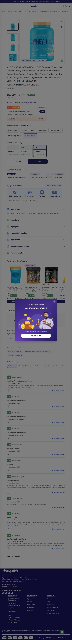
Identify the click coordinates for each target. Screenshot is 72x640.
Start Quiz (34, 336)
